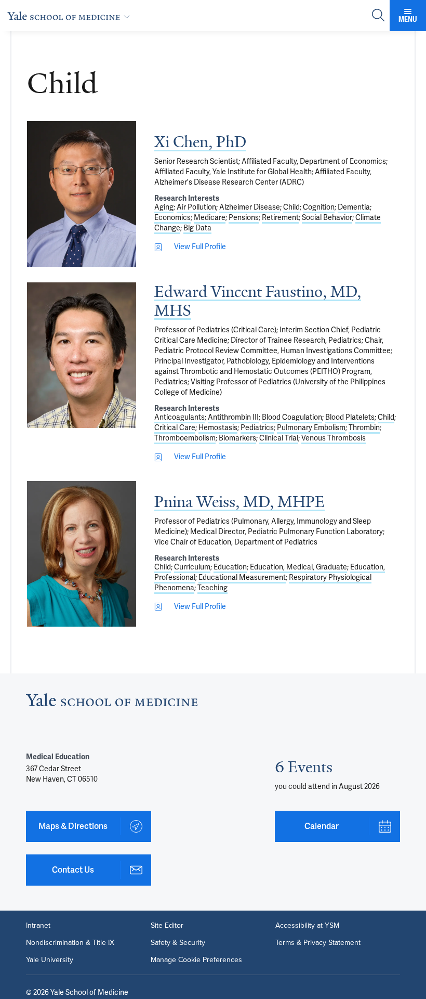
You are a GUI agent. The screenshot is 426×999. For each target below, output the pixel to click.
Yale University (49, 959)
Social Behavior (327, 217)
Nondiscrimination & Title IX (70, 942)
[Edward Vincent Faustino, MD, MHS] (81, 355)
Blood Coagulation (292, 417)
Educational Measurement (242, 577)
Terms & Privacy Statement (318, 942)
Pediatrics (257, 427)
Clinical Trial (278, 438)
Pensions (244, 217)
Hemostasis (217, 427)
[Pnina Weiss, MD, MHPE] (81, 554)
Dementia (354, 207)
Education (230, 567)
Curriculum (192, 567)
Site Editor (167, 925)
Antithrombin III (233, 417)
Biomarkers (237, 438)
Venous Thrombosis (333, 438)
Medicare (209, 217)
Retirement (280, 217)
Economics (172, 217)
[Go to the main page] (70, 15)
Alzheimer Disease (249, 207)
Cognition (319, 207)
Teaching (212, 587)
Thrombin (364, 427)
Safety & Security (178, 942)
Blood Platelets (350, 417)
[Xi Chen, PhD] (81, 194)
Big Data (197, 228)
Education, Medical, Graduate (298, 567)
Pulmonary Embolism (311, 427)
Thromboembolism (185, 438)
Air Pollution (196, 207)
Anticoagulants (179, 417)
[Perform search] (378, 16)
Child (291, 207)
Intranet (38, 925)
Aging (164, 207)
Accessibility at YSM (307, 925)
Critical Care (174, 427)
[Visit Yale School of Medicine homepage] (111, 703)
